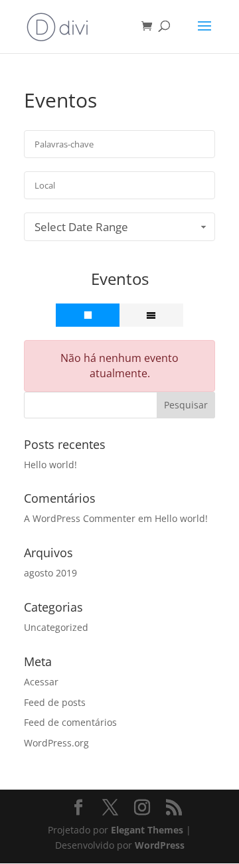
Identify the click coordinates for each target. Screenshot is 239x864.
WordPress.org (56, 742)
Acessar (41, 681)
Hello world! (50, 464)
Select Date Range (81, 226)
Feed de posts (55, 702)
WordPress (160, 845)
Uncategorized (56, 627)
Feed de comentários (70, 722)
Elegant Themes (147, 829)
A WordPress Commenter (79, 518)
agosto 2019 (50, 572)
